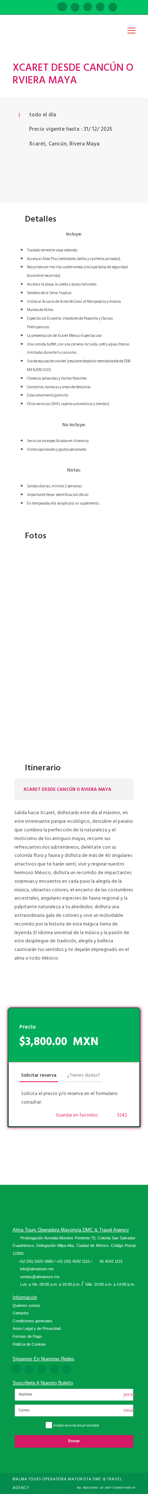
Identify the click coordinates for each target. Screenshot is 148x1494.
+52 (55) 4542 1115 (73, 1261)
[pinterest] (87, 7)
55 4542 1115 (111, 1261)
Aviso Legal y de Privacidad (37, 1328)
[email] (49, 7)
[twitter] (100, 7)
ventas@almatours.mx (40, 1277)
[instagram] (112, 7)
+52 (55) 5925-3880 (36, 1261)
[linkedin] (75, 7)
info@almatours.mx (37, 1269)
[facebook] (62, 7)
